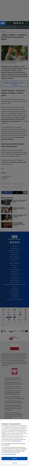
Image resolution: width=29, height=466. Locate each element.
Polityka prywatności (17, 441)
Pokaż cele (14, 463)
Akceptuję (14, 458)
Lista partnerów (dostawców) (9, 454)
